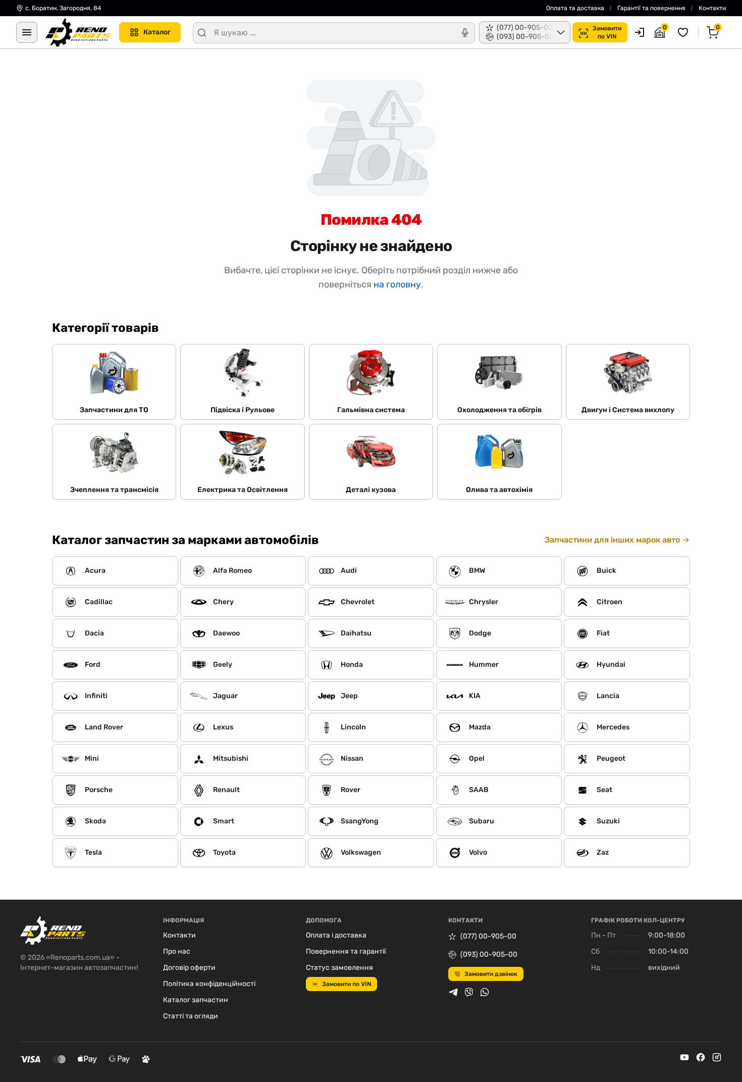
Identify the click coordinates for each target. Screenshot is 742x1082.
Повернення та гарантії (346, 951)
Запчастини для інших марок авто (612, 540)
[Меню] (26, 32)
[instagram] (717, 1057)
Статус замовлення (339, 967)
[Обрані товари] (684, 32)
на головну (397, 284)
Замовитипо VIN (607, 32)
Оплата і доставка (336, 935)
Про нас (176, 951)
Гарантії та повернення (651, 8)
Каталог (157, 32)
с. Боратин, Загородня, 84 (63, 8)
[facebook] (701, 1057)
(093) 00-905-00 (488, 954)
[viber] (469, 992)
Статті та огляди (190, 1016)
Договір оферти (189, 967)
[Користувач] (639, 32)
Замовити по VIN (346, 984)
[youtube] (684, 1057)
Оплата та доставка (575, 8)
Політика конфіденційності (209, 983)
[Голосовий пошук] (465, 32)
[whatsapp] (485, 992)
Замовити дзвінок (490, 973)
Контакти (712, 8)
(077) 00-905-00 (488, 936)
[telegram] (453, 992)
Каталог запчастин (195, 1000)
